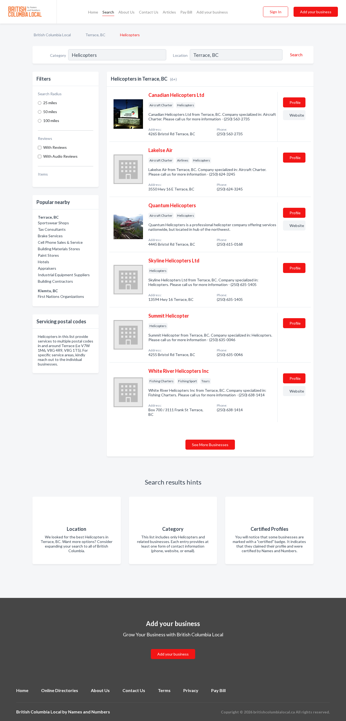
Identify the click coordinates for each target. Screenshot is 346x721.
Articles (169, 12)
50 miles (50, 111)
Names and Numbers (89, 711)
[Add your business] (173, 647)
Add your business (212, 12)
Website (297, 115)
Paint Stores (48, 255)
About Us (126, 12)
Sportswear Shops (53, 222)
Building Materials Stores (59, 248)
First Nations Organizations (61, 296)
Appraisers (47, 268)
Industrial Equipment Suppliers (64, 274)
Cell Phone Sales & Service (60, 242)
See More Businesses (210, 444)
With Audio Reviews (60, 156)
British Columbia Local (52, 34)
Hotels (43, 261)
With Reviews (55, 147)
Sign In (275, 11)
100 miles (51, 120)
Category (58, 55)
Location (180, 55)
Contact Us (148, 12)
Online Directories (59, 690)
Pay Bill (186, 12)
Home (93, 12)
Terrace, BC (95, 34)
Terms (164, 690)
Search (108, 12)
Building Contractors (55, 281)
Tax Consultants (52, 229)
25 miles (50, 102)
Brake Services (50, 235)
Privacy (190, 690)
